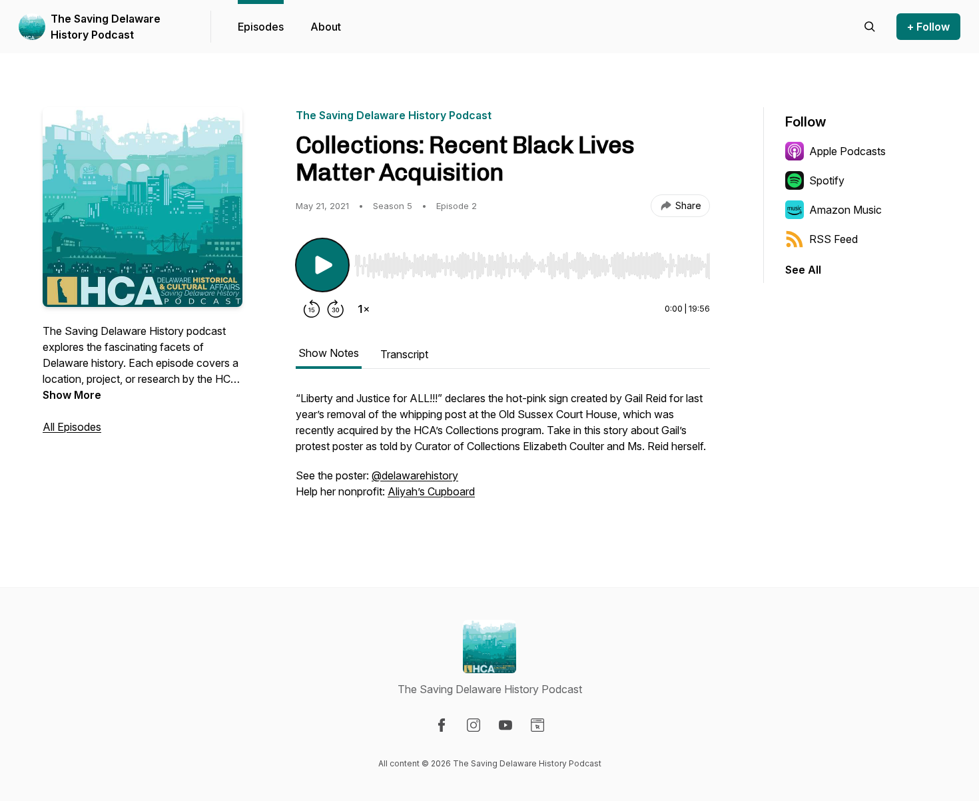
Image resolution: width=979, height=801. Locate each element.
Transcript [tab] (404, 354)
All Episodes (72, 426)
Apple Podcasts (847, 151)
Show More (72, 394)
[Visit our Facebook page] (441, 725)
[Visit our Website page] (537, 725)
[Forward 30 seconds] (335, 309)
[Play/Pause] (322, 265)
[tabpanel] (503, 451)
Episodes (261, 26)
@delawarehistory (415, 475)
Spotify (826, 180)
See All (803, 269)
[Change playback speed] (363, 309)
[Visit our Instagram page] (473, 725)
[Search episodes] (869, 27)
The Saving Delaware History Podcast (106, 26)
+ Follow (928, 26)
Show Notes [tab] (328, 353)
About (325, 26)
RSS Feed (833, 239)
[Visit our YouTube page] (505, 725)
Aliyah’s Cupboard (431, 491)
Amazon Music (845, 209)
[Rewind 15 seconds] (311, 309)
